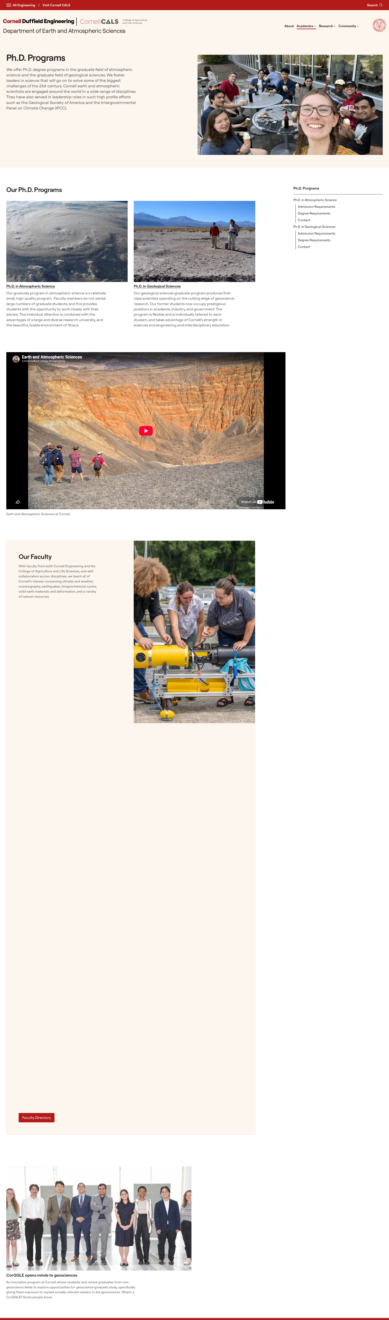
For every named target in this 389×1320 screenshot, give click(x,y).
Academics (306, 26)
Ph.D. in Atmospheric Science (315, 200)
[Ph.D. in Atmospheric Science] (67, 241)
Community (349, 26)
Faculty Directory (36, 1117)
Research (327, 26)
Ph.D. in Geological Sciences (314, 227)
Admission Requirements (316, 207)
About (289, 26)
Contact (304, 220)
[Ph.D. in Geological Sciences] (194, 241)
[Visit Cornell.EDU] (379, 30)
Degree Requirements (314, 213)
